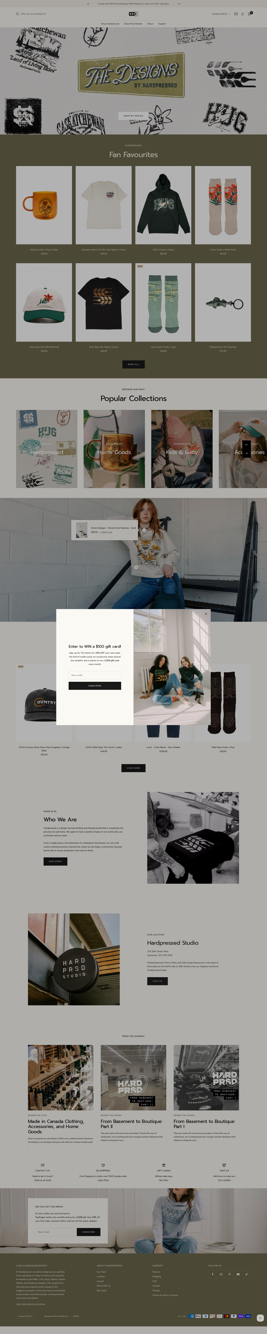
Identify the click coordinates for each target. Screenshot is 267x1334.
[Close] (206, 614)
